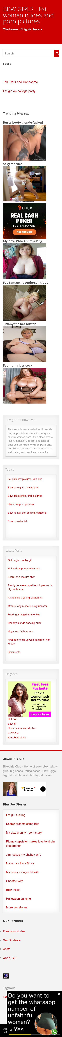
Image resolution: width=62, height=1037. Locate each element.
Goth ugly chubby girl (20, 560)
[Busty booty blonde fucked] (24, 159)
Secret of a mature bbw (21, 577)
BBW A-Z (13, 733)
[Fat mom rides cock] (24, 402)
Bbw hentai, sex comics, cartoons (27, 512)
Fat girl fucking (15, 815)
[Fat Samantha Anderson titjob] (24, 319)
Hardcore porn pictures (21, 504)
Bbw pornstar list (17, 521)
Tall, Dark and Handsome (20, 82)
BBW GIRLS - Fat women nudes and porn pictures (28, 15)
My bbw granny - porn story (24, 832)
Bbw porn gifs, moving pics (23, 487)
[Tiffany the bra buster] (24, 361)
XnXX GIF (10, 958)
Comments (14, 652)
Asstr (6, 949)
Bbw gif (12, 723)
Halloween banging (18, 898)
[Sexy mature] (24, 201)
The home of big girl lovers (22, 29)
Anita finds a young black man (25, 597)
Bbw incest (13, 889)
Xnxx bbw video (17, 737)
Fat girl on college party (19, 91)
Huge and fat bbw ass (20, 631)
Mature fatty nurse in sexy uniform (27, 606)
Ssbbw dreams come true (22, 824)
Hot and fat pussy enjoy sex (24, 568)
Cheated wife (14, 881)
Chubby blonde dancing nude (25, 623)
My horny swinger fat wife (22, 872)
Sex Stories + (12, 940)
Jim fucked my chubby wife (23, 854)
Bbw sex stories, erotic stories (25, 495)
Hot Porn (13, 719)
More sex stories (16, 907)
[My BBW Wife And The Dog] (24, 278)
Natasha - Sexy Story (20, 863)
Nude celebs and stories (22, 728)
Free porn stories (14, 931)
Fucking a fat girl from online (24, 614)
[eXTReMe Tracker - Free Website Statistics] (6, 977)
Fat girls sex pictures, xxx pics (25, 479)
